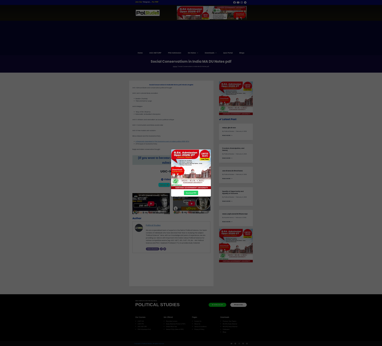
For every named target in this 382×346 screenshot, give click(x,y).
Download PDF (191, 193)
